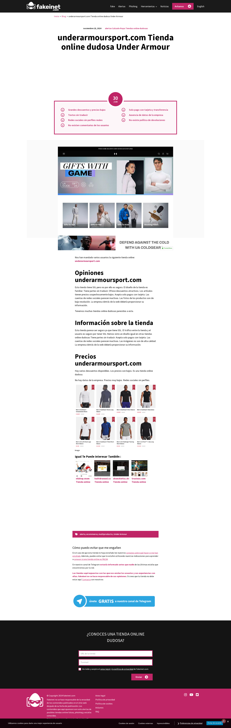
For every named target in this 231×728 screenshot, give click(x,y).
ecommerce (92, 534)
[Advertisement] (115, 72)
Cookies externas (145, 723)
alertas (108, 28)
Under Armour (120, 534)
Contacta (86, 579)
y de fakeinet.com (115, 669)
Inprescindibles (163, 723)
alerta (82, 534)
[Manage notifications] (224, 721)
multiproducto (106, 534)
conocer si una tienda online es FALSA (91, 559)
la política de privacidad (122, 669)
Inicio (56, 16)
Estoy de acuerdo (215, 723)
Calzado (116, 28)
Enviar (139, 676)
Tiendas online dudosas (137, 28)
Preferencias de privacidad (191, 723)
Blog (64, 16)
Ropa (122, 28)
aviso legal (105, 669)
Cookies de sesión (126, 723)
